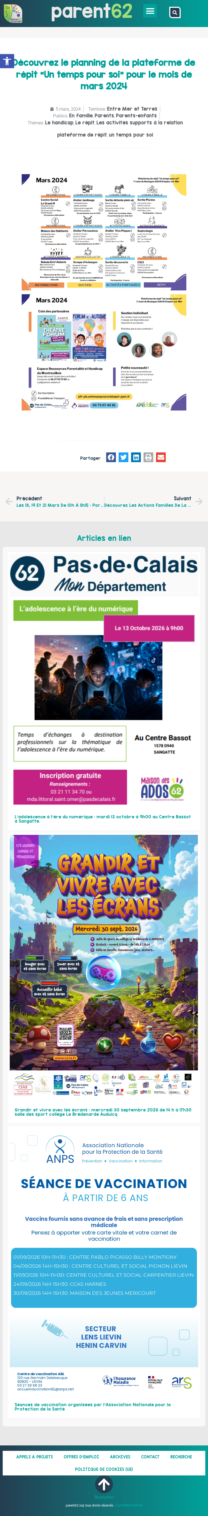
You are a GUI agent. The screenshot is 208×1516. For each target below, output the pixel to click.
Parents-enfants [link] (136, 115)
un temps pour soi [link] (131, 135)
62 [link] (121, 10)
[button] (150, 11)
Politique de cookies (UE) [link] (104, 1469)
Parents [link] (104, 115)
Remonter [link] (104, 1497)
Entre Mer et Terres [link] (132, 109)
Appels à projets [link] (34, 1457)
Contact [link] (150, 1457)
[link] (7, 61)
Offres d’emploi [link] (81, 1457)
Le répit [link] (85, 122)
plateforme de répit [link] (82, 135)
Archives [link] (120, 1457)
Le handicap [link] (59, 122)
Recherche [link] (181, 1457)
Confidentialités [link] (128, 1505)
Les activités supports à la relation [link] (139, 122)
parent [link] (81, 10)
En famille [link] (81, 115)
